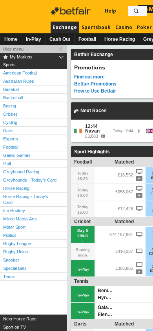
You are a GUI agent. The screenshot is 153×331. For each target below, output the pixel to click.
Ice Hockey (14, 210)
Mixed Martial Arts (20, 218)
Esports (10, 138)
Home (11, 39)
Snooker (11, 260)
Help (110, 10)
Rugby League (17, 243)
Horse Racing (119, 39)
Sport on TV (14, 327)
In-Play (33, 39)
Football (87, 39)
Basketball (13, 97)
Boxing (9, 106)
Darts (8, 130)
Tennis (9, 276)
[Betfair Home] (71, 11)
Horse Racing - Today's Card (25, 199)
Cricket (10, 114)
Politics (9, 235)
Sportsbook (96, 27)
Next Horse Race (19, 318)
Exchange (65, 27)
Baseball (11, 89)
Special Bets (15, 268)
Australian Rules (18, 81)
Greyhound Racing (21, 171)
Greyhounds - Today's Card (29, 180)
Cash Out (59, 39)
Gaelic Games (17, 155)
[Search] (136, 11)
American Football (20, 73)
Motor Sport (14, 227)
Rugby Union (15, 251)
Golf (7, 163)
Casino (123, 27)
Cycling (10, 122)
